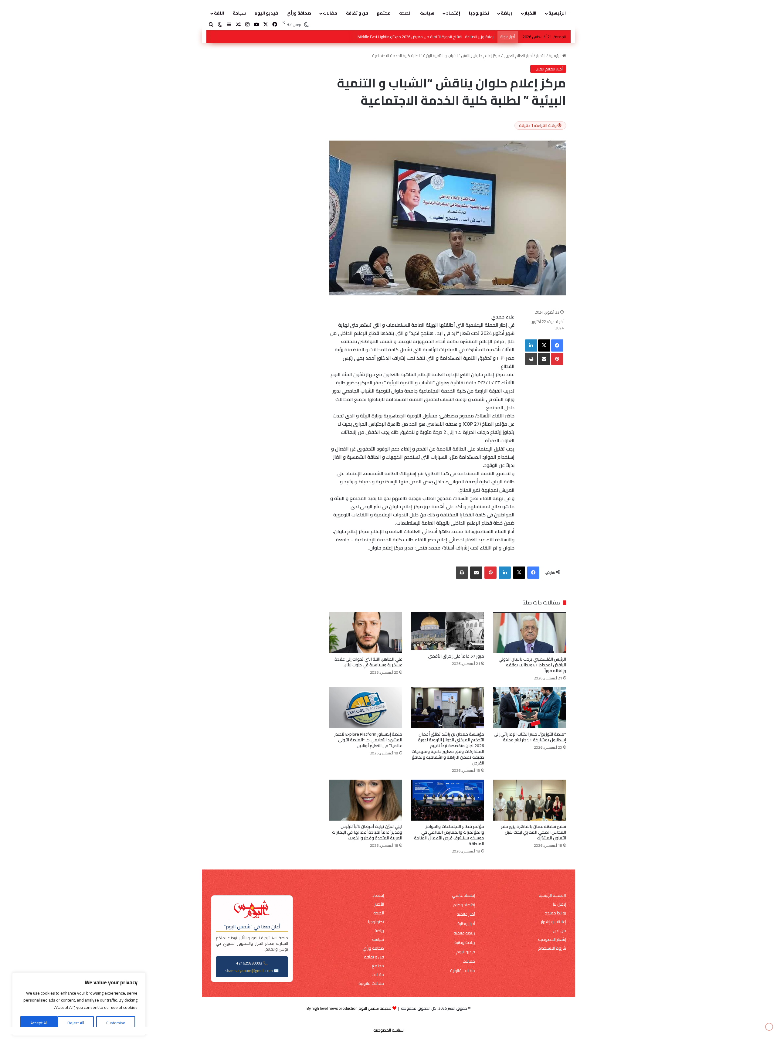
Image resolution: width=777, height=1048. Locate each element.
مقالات (330, 13)
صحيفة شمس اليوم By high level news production (349, 1008)
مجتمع (384, 13)
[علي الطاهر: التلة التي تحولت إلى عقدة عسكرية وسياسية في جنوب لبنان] (365, 632)
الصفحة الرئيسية (552, 895)
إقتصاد (453, 13)
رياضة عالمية (464, 933)
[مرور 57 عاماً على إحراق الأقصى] (447, 631)
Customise (115, 1023)
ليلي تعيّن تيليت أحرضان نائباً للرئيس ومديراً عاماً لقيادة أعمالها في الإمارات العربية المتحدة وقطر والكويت (367, 832)
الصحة (405, 13)
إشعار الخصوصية (552, 939)
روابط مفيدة (555, 913)
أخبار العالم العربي (518, 55)
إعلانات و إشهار (553, 922)
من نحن (559, 930)
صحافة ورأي (299, 13)
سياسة (427, 13)
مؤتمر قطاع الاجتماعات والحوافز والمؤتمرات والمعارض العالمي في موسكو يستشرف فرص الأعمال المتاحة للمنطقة (449, 835)
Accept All (39, 1023)
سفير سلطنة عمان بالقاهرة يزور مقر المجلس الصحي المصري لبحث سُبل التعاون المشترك (533, 832)
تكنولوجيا (479, 13)
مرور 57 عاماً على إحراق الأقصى (456, 656)
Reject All (75, 1023)
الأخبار (530, 13)
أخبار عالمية (465, 914)
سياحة (239, 13)
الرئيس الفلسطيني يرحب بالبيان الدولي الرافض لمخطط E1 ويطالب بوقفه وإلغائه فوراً (425, 36)
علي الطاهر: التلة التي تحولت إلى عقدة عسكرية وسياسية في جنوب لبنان (368, 662)
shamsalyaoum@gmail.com (249, 970)
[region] (79, 1004)
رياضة (506, 13)
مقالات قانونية (462, 971)
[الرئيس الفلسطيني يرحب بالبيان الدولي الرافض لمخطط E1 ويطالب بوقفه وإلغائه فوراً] (529, 632)
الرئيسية (557, 13)
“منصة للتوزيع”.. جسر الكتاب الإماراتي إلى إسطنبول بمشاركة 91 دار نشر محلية (530, 737)
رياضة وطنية (464, 942)
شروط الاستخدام (552, 948)
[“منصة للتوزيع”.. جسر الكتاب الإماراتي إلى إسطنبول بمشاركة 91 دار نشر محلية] (529, 707)
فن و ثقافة (357, 13)
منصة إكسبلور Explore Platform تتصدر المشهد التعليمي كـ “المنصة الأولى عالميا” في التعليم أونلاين (368, 740)
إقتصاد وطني (464, 905)
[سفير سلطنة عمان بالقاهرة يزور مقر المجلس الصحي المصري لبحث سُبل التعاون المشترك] (529, 800)
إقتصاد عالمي (463, 895)
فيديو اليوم (266, 13)
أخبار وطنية (466, 923)
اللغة (219, 13)
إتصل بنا (559, 904)
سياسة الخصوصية (388, 1030)
